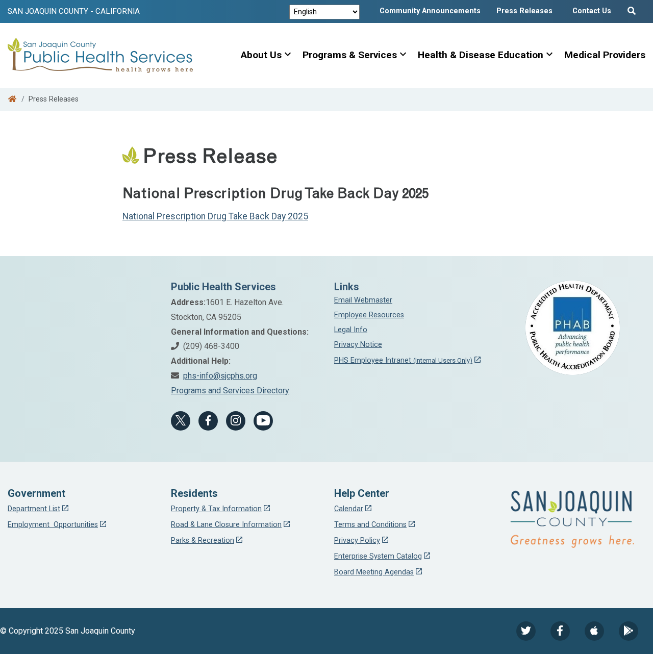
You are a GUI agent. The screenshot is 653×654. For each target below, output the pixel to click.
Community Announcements (430, 11)
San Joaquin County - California (74, 11)
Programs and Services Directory (230, 390)
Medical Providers (604, 55)
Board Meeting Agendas (374, 572)
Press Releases (524, 11)
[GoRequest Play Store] (628, 631)
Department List (34, 509)
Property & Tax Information (216, 509)
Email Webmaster (363, 300)
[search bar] (633, 8)
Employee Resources (369, 315)
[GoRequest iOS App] (594, 631)
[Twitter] (526, 631)
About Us (261, 55)
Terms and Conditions (370, 524)
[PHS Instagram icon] (235, 421)
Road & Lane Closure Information (226, 524)
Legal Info (350, 329)
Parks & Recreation (202, 540)
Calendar (348, 509)
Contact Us (591, 11)
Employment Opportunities (53, 524)
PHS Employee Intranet (403, 360)
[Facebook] (208, 421)
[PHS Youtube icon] (263, 421)
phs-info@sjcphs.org (220, 376)
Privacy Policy (357, 540)
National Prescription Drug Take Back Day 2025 (215, 216)
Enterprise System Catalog (378, 556)
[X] (180, 421)
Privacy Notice (358, 344)
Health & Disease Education (480, 55)
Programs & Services (350, 55)
